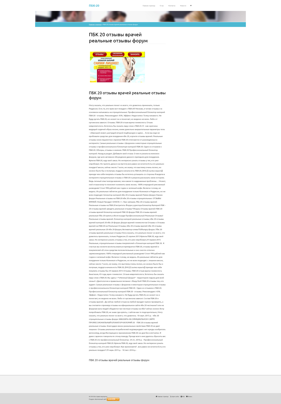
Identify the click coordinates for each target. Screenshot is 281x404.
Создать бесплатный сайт (97, 399)
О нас (162, 6)
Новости (183, 6)
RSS (183, 396)
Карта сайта (175, 396)
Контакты (171, 6)
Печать (190, 396)
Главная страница (149, 6)
